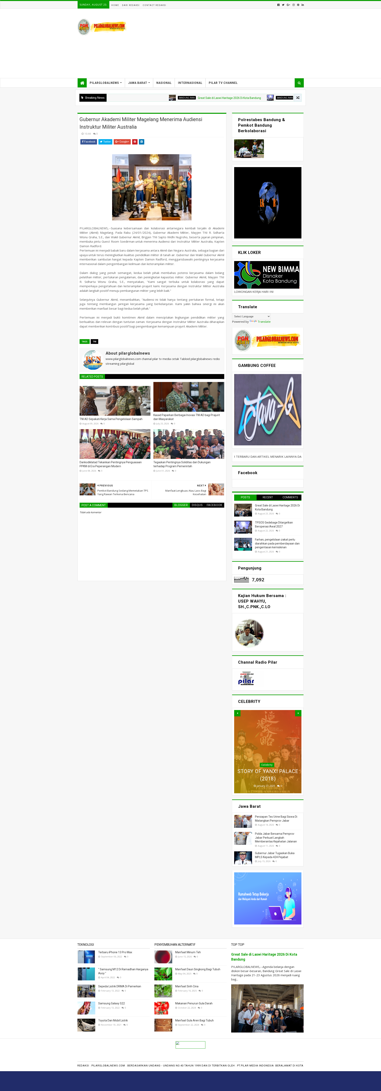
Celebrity (267, 765)
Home (115, 5)
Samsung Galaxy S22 (111, 1003)
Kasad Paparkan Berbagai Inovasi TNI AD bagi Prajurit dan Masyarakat (186, 417)
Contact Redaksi (154, 5)
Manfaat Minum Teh (188, 952)
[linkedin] (302, 5)
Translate (264, 321)
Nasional (164, 82)
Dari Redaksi (131, 5)
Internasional (190, 82)
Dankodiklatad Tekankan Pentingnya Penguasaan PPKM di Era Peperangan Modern (111, 464)
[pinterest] (298, 5)
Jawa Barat (137, 82)
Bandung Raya (152, 97)
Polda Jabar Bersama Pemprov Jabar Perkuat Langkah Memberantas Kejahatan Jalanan (276, 837)
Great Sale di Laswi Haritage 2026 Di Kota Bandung (194, 98)
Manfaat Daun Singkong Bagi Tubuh (197, 969)
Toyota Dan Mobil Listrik (113, 1020)
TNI (94, 341)
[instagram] (293, 5)
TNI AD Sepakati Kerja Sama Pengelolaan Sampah (111, 419)
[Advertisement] (231, 43)
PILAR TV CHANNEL (223, 82)
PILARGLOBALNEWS (104, 82)
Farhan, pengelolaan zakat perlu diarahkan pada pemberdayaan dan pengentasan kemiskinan (277, 543)
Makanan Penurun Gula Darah (194, 1003)
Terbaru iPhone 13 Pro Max (115, 952)
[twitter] (283, 5)
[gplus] (288, 5)
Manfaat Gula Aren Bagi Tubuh (194, 1020)
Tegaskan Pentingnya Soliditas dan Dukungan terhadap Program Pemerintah (182, 464)
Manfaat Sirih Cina (186, 986)
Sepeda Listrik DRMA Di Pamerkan (119, 986)
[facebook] (278, 5)
